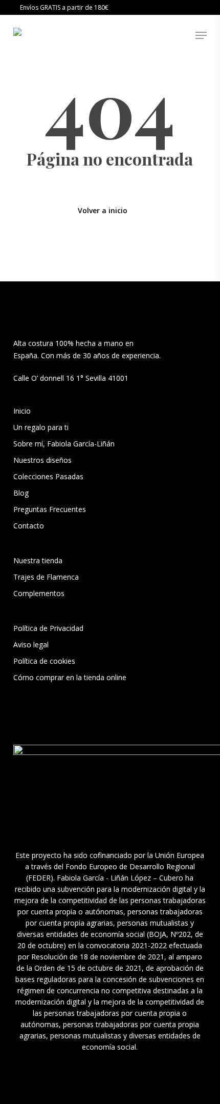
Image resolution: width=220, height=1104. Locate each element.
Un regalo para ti (42, 427)
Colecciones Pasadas (48, 476)
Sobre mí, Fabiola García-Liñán (64, 443)
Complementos (38, 593)
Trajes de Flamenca (46, 577)
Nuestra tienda (37, 560)
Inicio (22, 411)
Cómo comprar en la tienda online (69, 677)
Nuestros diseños (42, 460)
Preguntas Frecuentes (49, 509)
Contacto (28, 525)
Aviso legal (31, 644)
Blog (21, 493)
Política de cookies (44, 661)
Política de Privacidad (48, 628)
